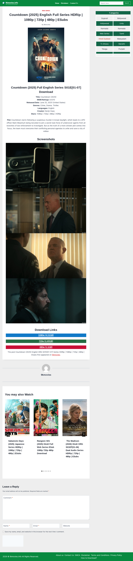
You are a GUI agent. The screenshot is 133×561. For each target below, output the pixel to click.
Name (6, 526)
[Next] (83, 434)
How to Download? (89, 558)
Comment (8, 498)
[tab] (41, 471)
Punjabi (122, 49)
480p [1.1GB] (45, 347)
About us (59, 555)
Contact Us (69, 555)
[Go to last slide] (8, 434)
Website (66, 526)
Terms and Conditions (100, 555)
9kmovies (47, 24)
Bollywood (121, 18)
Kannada (104, 29)
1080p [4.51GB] (46, 335)
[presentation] (17, 417)
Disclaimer (85, 555)
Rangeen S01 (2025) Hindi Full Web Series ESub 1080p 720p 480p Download (45, 447)
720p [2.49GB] (46, 341)
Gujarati (104, 18)
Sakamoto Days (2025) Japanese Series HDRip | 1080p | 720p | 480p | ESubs (16, 447)
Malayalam (121, 39)
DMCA (77, 555)
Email (36, 526)
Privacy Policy (116, 555)
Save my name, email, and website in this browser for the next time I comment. (34, 532)
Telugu (104, 49)
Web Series (46, 10)
